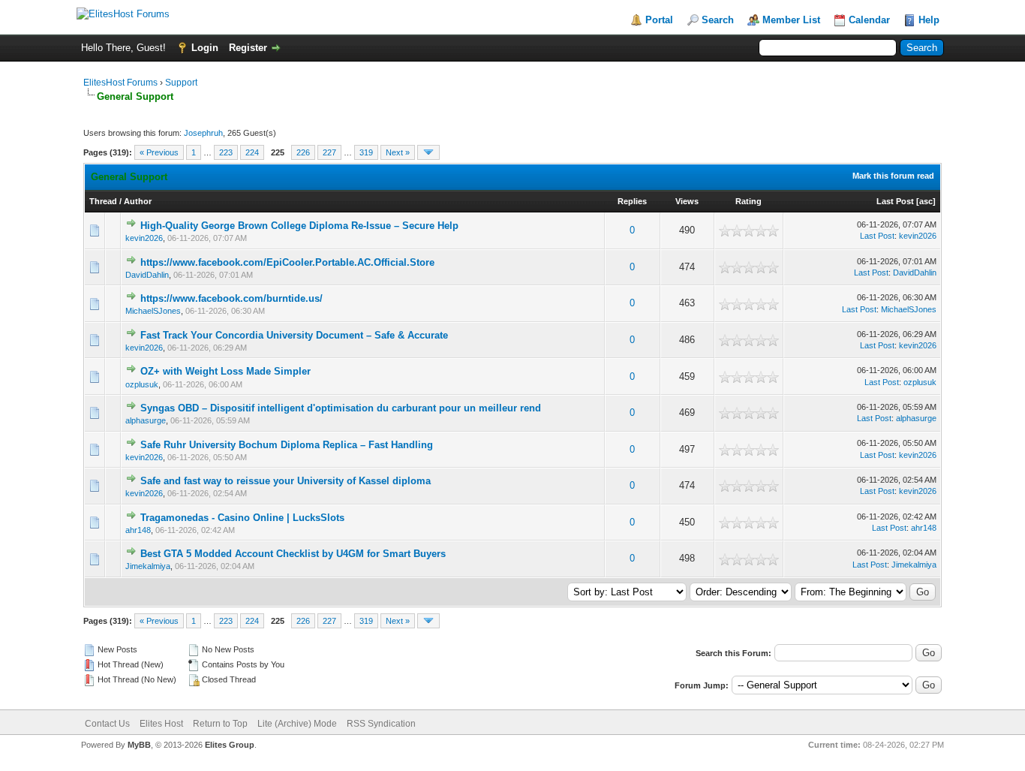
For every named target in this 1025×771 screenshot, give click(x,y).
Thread (103, 201)
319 (366, 152)
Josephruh (203, 132)
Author (138, 201)
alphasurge (145, 420)
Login (204, 47)
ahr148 (138, 530)
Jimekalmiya (147, 566)
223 (226, 152)
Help (928, 20)
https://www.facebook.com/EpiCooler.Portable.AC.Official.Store (287, 262)
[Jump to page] (428, 152)
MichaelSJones (153, 310)
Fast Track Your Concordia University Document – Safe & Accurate (294, 335)
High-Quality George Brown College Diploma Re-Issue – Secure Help (299, 225)
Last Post (895, 201)
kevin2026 (144, 237)
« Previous (159, 152)
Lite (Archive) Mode (297, 723)
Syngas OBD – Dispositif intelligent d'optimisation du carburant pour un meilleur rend (340, 408)
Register (248, 47)
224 (252, 152)
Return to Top (220, 723)
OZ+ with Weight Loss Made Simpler (225, 371)
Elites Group (229, 744)
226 (303, 152)
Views (687, 201)
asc (926, 201)
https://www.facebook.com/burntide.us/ (231, 298)
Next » (398, 152)
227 (329, 152)
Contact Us (107, 723)
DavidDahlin (147, 274)
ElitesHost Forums (120, 82)
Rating (748, 201)
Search (718, 20)
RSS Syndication (381, 723)
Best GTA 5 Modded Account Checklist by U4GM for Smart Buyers (293, 553)
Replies (632, 201)
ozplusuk (141, 384)
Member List (791, 20)
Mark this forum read (893, 175)
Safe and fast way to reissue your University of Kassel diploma (285, 480)
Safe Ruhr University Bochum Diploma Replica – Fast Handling (286, 444)
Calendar (869, 20)
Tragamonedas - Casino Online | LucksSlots (242, 517)
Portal (659, 20)
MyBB (139, 744)
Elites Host (161, 723)
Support (181, 82)
